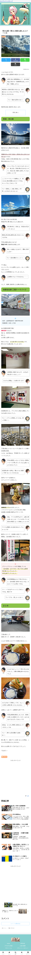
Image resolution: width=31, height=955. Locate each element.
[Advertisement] (15, 777)
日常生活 (5, 756)
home (8, 943)
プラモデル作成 (8, 945)
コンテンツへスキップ (6, 1)
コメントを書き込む (15, 923)
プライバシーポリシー (22, 948)
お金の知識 (22, 945)
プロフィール (8, 948)
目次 (14, 112)
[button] (15, 64)
